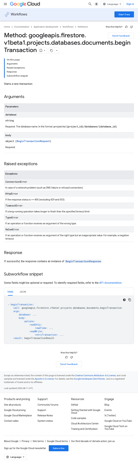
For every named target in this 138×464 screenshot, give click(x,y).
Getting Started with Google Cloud (85, 411)
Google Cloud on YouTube (118, 421)
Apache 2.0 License (44, 379)
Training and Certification (84, 429)
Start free (124, 14)
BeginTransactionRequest (33, 141)
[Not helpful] (131, 26)
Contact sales (11, 421)
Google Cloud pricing (15, 410)
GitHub (74, 404)
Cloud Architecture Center (85, 423)
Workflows (19, 14)
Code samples (78, 418)
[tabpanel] (69, 320)
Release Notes (45, 415)
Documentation (21, 27)
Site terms (38, 441)
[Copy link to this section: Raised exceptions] (41, 164)
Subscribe (58, 448)
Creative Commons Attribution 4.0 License (95, 375)
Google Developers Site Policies (89, 379)
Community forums (48, 404)
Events (108, 410)
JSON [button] (23, 291)
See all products (12, 404)
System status (45, 421)
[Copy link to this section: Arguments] (27, 97)
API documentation (110, 282)
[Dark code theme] (124, 300)
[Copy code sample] (129, 300)
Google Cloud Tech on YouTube (116, 427)
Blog (107, 404)
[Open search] (90, 4)
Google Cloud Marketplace (18, 415)
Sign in (130, 4)
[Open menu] (5, 4)
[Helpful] (126, 26)
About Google (11, 441)
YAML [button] (10, 291)
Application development (46, 27)
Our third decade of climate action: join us (93, 441)
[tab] (10, 292)
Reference (83, 27)
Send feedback (121, 35)
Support (42, 410)
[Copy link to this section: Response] (25, 253)
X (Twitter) (110, 415)
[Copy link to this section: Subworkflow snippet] (46, 274)
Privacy (25, 441)
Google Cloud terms (57, 441)
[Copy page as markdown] (51, 50)
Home (7, 27)
